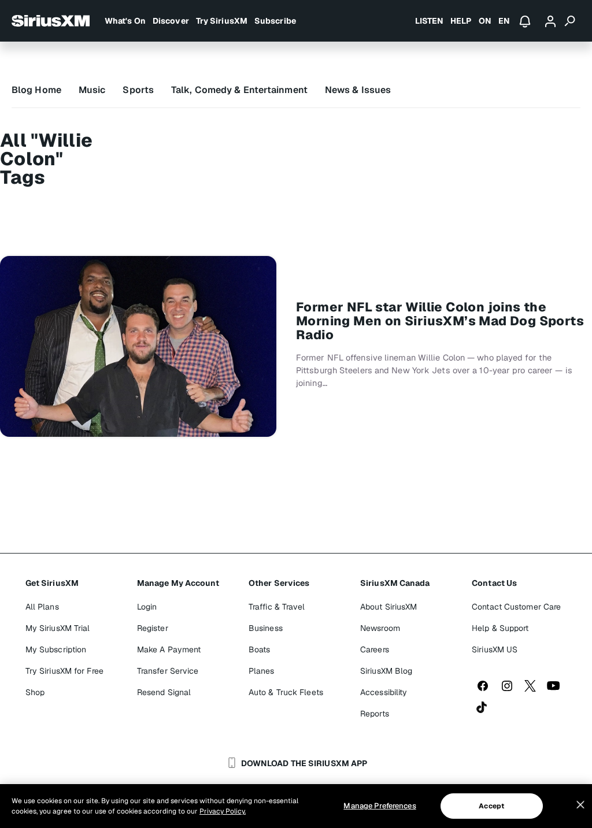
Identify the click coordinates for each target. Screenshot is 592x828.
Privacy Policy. (222, 811)
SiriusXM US (494, 649)
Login (147, 606)
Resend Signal (164, 692)
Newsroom (380, 628)
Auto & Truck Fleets (286, 692)
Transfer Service (168, 671)
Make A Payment (169, 649)
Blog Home (36, 90)
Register (152, 628)
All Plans (42, 606)
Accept (491, 806)
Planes (262, 671)
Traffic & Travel (277, 606)
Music (92, 90)
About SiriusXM (388, 606)
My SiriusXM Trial (57, 628)
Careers (374, 649)
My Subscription (56, 649)
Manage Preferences (379, 806)
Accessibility (383, 692)
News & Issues (358, 90)
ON (485, 21)
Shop (35, 692)
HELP (460, 21)
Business (266, 628)
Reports (374, 713)
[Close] (580, 805)
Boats (260, 649)
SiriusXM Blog (386, 671)
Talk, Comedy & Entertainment (239, 90)
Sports (138, 90)
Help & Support (500, 628)
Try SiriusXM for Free (64, 671)
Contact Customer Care (516, 606)
